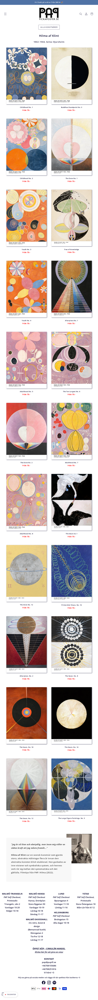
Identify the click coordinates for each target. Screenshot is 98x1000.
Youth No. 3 (26, 249)
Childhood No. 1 (26, 107)
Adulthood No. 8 (26, 534)
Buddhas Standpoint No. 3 (71, 107)
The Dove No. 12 (26, 605)
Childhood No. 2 (26, 178)
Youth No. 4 (26, 321)
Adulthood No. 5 (26, 392)
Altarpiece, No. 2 (26, 676)
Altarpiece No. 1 (71, 321)
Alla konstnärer (48, 27)
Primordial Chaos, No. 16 (71, 605)
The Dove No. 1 (72, 178)
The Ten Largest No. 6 (71, 392)
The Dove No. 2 (26, 463)
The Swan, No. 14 (71, 747)
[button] (5, 14)
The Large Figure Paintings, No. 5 (71, 818)
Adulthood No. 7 (71, 463)
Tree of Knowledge (71, 249)
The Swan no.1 (71, 534)
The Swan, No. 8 (71, 676)
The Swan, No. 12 (26, 818)
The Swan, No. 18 (26, 747)
